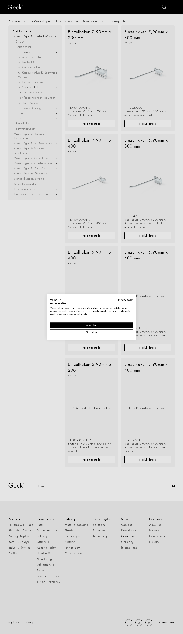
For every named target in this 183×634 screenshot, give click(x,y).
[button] (55, 300)
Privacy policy (125, 299)
